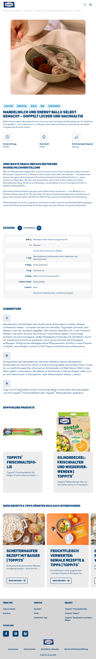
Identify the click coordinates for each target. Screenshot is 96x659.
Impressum (13, 649)
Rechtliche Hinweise (50, 649)
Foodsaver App (40, 618)
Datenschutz (29, 649)
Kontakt (37, 609)
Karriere (6, 613)
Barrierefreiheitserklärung (76, 649)
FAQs (36, 613)
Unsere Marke (9, 609)
